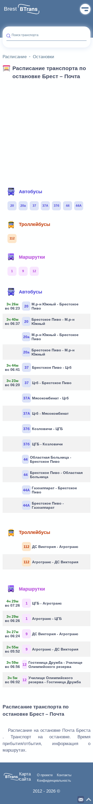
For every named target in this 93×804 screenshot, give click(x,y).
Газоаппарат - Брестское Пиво (50, 490)
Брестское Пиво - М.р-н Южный (40, 321)
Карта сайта (25, 777)
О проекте (45, 775)
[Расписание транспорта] (28, 9)
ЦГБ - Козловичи (43, 444)
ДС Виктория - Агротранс (51, 547)
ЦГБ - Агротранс (34, 603)
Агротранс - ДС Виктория (51, 562)
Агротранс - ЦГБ (34, 618)
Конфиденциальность (54, 780)
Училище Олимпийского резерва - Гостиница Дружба (43, 680)
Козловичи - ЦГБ (43, 429)
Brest (10, 9)
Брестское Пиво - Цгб (39, 367)
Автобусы (30, 191)
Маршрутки (32, 257)
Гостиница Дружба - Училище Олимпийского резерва (44, 664)
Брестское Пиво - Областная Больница (53, 475)
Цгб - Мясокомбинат (46, 413)
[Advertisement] (46, 132)
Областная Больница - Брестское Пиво (48, 459)
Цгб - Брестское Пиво (39, 383)
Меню (85, 9)
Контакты (64, 775)
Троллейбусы (34, 224)
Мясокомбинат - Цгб (46, 398)
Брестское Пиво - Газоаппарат (43, 505)
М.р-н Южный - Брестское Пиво (42, 306)
